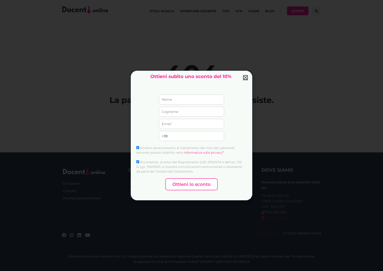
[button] (245, 77)
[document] (191, 135)
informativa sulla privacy (203, 153)
